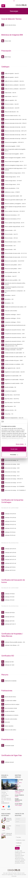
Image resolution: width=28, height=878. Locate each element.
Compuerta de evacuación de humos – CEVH (14, 333)
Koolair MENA (18, 804)
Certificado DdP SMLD (10, 612)
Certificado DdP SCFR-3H (10, 556)
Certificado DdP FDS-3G (10, 570)
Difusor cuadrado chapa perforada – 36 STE (14, 222)
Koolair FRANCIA (19, 795)
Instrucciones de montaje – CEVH (12, 468)
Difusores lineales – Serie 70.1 (11, 234)
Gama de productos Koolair (11, 708)
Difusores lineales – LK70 (10, 230)
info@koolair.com (5, 802)
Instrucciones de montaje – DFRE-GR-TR (14, 478)
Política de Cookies (20, 873)
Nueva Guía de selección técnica (9, 820)
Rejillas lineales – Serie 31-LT (11, 96)
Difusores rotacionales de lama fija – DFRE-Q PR (15, 138)
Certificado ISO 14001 (9, 665)
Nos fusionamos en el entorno (11, 715)
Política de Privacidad (12, 873)
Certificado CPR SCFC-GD (10, 528)
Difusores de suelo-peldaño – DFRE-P (13, 268)
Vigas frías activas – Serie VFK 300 (12, 402)
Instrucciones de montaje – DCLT (12, 475)
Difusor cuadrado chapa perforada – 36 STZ (14, 226)
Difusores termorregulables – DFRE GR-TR (14, 142)
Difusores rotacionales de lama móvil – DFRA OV (15, 123)
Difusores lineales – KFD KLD (11, 238)
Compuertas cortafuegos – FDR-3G (12, 322)
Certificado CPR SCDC (9, 600)
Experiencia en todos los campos (12, 704)
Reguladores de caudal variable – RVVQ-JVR (14, 379)
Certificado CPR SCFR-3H (10, 521)
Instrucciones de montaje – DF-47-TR (13, 482)
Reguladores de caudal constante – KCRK (14, 383)
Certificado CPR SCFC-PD (10, 524)
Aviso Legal (5, 873)
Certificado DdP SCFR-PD (10, 548)
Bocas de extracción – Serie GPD (12, 108)
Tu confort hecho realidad (10, 700)
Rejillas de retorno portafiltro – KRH (12, 280)
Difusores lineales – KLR (10, 245)
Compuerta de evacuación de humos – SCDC (15, 341)
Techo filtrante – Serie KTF (11, 276)
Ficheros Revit (8, 41)
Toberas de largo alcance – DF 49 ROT (13, 180)
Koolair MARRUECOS (18, 799)
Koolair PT (17, 786)
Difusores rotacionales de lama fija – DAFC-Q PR (15, 131)
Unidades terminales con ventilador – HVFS (14, 364)
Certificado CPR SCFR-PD (10, 513)
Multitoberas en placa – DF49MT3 (12, 192)
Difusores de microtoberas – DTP (12, 215)
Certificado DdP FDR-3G (10, 567)
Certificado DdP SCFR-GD (10, 552)
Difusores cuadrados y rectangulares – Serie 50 (15, 203)
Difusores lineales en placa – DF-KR (12, 241)
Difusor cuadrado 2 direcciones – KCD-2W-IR (15, 211)
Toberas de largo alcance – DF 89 (12, 184)
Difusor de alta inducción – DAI (11, 111)
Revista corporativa (9, 726)
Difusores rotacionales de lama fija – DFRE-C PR (15, 134)
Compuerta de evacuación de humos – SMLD (15, 329)
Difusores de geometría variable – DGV (13, 196)
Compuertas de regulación (10, 391)
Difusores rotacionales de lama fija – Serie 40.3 (15, 127)
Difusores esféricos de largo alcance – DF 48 (15, 173)
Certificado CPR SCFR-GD (10, 517)
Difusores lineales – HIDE (10, 249)
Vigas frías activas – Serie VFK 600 (12, 394)
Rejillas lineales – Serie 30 (10, 92)
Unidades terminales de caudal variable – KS (14, 352)
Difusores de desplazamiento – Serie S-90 (14, 417)
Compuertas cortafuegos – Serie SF (12, 314)
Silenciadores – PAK (9, 303)
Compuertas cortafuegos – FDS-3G (12, 318)
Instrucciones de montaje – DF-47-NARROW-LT (15, 490)
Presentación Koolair (9, 745)
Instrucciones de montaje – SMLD (12, 464)
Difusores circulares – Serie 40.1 (12, 104)
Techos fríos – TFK (9, 414)
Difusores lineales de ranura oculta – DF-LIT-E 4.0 (16, 257)
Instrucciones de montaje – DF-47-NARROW (14, 486)
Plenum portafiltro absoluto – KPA (12, 272)
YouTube (3, 809)
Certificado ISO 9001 (9, 661)
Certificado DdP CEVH (9, 621)
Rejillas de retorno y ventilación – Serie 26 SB (15, 85)
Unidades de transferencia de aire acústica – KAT (15, 306)
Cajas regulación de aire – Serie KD (12, 368)
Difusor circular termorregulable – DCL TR (14, 161)
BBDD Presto (8, 57)
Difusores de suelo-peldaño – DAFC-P (13, 264)
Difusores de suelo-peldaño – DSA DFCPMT (14, 261)
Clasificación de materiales (10, 680)
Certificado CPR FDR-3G (10, 532)
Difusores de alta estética (10, 729)
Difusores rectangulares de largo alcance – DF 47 (16, 165)
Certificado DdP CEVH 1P (10, 624)
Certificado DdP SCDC (9, 616)
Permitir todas (14, 449)
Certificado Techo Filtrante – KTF (12, 645)
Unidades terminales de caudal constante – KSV (15, 356)
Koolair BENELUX (19, 790)
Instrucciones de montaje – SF (11, 460)
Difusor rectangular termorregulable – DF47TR (15, 157)
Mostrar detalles (20, 444)
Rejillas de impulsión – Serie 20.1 (12, 73)
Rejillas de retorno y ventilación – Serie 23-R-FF (15, 88)
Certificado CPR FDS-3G (10, 535)
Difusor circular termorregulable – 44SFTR (14, 153)
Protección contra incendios (11, 310)
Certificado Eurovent (9, 762)
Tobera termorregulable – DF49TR (12, 146)
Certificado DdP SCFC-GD (10, 563)
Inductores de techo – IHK (10, 410)
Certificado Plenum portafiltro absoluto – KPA (15, 642)
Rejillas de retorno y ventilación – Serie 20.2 (14, 81)
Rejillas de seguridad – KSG (11, 100)
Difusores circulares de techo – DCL (13, 115)
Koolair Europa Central (19, 780)
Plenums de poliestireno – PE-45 (12, 188)
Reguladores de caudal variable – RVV (13, 375)
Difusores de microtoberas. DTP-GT (13, 219)
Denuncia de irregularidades (7, 874)
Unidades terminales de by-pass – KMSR (13, 360)
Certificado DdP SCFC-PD (10, 559)
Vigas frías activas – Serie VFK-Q (12, 398)
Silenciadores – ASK (9, 299)
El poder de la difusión (9, 711)
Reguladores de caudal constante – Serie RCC (15, 372)
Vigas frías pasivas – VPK (10, 406)
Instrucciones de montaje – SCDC (12, 471)
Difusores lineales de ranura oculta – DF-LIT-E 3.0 (16, 253)
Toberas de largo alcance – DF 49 (12, 176)
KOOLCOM (7, 722)
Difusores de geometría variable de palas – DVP (15, 199)
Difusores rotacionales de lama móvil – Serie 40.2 (16, 119)
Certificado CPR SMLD (10, 593)
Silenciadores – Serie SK (10, 295)
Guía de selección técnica (10, 25)
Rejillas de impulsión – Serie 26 (11, 77)
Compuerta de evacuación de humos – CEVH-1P (15, 337)
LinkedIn (9, 809)
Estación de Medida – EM (10, 387)
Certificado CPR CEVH (9, 596)
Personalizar (13, 454)
